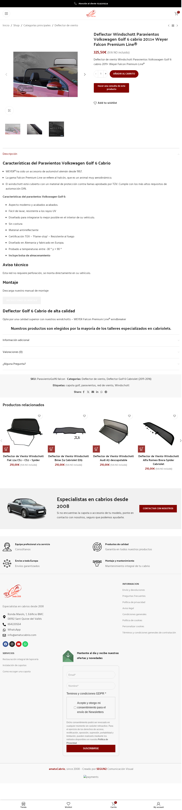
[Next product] (177, 26)
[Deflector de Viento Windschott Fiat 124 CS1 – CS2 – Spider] (23, 432)
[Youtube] (19, 644)
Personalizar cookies (133, 627)
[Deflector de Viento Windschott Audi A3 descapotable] (113, 432)
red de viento (105, 385)
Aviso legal (128, 608)
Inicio (6, 25)
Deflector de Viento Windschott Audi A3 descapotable (113, 457)
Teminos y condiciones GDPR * (86, 693)
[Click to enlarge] (9, 111)
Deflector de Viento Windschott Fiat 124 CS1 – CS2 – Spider (23, 457)
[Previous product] (169, 26)
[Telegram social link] (106, 392)
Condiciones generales (134, 614)
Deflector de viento (66, 25)
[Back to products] (173, 26)
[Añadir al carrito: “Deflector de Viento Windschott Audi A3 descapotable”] (96, 449)
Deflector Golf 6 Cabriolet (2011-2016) (129, 379)
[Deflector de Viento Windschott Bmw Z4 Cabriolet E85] (68, 432)
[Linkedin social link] (97, 392)
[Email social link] (92, 392)
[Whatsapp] (25, 644)
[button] (6, 74)
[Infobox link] (91, 3)
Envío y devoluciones (133, 590)
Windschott (122, 385)
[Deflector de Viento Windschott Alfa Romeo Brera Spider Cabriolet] (159, 432)
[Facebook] (5, 644)
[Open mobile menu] (6, 13)
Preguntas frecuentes (134, 596)
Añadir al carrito (124, 74)
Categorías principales (37, 25)
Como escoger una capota (17, 672)
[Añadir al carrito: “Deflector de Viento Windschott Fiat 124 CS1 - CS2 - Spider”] (6, 449)
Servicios (8, 653)
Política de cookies (132, 620)
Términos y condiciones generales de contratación (149, 633)
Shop (16, 25)
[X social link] (88, 392)
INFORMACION (130, 584)
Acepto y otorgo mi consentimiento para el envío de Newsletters (91, 707)
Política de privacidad (133, 602)
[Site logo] (91, 13)
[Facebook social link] (84, 392)
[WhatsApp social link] (101, 392)
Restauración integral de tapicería (20, 659)
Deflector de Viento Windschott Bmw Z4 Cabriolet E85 (68, 457)
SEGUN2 (102, 769)
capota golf (73, 385)
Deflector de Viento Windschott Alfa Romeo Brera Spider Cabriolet (158, 460)
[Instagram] (12, 644)
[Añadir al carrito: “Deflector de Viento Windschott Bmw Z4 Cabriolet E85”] (51, 449)
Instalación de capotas (14, 665)
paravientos (88, 385)
